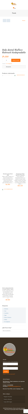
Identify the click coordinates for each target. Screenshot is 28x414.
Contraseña (5, 366)
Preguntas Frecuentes (8, 396)
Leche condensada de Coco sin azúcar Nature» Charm (7, 288)
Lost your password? (11, 374)
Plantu (17, 409)
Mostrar (23, 20)
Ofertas (5, 319)
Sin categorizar (9, 63)
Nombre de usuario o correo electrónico (10, 361)
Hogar (5, 315)
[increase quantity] (9, 60)
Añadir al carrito (16, 60)
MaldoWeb (21, 409)
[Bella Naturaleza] (14, 3)
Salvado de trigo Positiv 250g (8, 174)
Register (4, 374)
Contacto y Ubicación (8, 399)
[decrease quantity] (3, 60)
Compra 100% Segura (8, 401)
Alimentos (6, 308)
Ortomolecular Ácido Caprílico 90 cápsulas (20, 174)
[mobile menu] (26, 2)
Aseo (5, 311)
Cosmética (6, 313)
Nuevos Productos (7, 317)
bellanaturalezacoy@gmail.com (14, 386)
